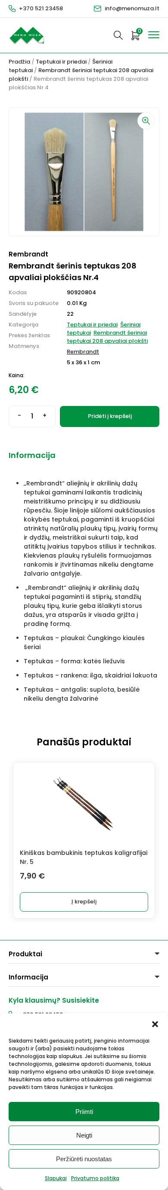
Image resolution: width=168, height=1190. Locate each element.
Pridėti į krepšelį (110, 416)
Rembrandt (83, 352)
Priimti (84, 1111)
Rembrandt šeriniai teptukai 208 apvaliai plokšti (107, 337)
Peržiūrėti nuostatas (84, 1159)
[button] (155, 1024)
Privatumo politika (95, 1178)
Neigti (84, 1135)
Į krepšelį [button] (84, 901)
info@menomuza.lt (132, 8)
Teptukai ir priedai (61, 62)
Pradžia (19, 62)
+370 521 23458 (41, 8)
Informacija (32, 455)
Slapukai (56, 1178)
